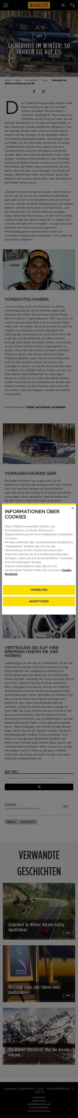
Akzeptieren (39, 601)
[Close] (73, 508)
